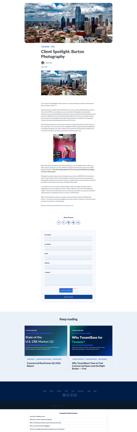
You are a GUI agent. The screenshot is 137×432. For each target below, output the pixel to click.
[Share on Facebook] (59, 223)
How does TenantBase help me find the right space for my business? (47, 429)
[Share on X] (64, 223)
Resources (81, 391)
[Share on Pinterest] (73, 223)
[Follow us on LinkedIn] (64, 395)
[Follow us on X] (71, 395)
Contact (59, 391)
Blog (95, 391)
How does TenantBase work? (37, 416)
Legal (88, 391)
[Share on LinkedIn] (68, 223)
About (51, 391)
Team (72, 391)
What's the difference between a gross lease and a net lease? (45, 422)
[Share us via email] (78, 223)
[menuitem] (44, 391)
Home (44, 391)
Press (66, 391)
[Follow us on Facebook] (67, 395)
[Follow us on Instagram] (75, 395)
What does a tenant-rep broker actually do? (41, 419)
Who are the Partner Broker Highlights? (40, 426)
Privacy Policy (55, 406)
